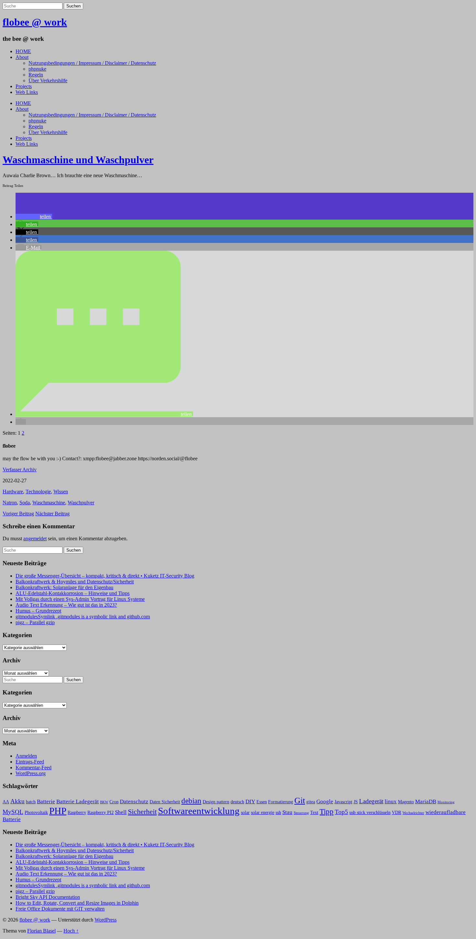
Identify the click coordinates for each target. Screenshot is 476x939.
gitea (310, 801)
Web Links (27, 92)
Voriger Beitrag (18, 513)
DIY (250, 801)
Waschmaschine (48, 502)
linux (391, 801)
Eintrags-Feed (30, 761)
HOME (23, 51)
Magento (406, 801)
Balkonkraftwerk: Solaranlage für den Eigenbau (64, 587)
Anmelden (26, 756)
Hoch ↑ (71, 930)
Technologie (38, 491)
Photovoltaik (36, 812)
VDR (396, 812)
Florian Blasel (41, 930)
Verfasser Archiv (20, 469)
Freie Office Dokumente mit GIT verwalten (60, 908)
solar (245, 812)
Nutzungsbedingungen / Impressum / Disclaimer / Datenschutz (92, 63)
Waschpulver (81, 502)
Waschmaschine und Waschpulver (78, 160)
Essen (261, 801)
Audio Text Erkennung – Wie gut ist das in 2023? (66, 605)
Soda (24, 502)
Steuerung (301, 813)
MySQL (13, 811)
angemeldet (35, 538)
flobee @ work (35, 22)
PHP (57, 811)
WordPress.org (31, 773)
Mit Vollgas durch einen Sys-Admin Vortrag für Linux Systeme (80, 599)
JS (356, 801)
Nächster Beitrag (52, 513)
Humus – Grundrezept (38, 610)
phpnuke (37, 69)
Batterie (46, 801)
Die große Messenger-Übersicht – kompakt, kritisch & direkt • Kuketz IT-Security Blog (105, 575)
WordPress (106, 919)
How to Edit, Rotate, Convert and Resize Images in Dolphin (77, 903)
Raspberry (77, 812)
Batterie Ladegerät (77, 801)
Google (324, 801)
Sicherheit (142, 812)
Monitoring (446, 802)
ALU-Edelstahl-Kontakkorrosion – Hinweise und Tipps (73, 593)
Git (299, 800)
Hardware (13, 491)
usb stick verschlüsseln (370, 812)
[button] (34, 216)
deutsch (237, 801)
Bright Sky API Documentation (48, 897)
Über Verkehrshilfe (47, 80)
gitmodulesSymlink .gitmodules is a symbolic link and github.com (83, 616)
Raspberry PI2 (100, 812)
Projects (24, 86)
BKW (104, 802)
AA (6, 801)
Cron (114, 801)
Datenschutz (134, 801)
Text (314, 812)
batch (31, 801)
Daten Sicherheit (165, 801)
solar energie (262, 812)
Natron (10, 502)
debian (191, 800)
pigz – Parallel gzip (35, 622)
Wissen (60, 491)
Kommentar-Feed (33, 767)
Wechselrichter (413, 813)
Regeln (35, 74)
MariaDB (425, 801)
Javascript (343, 801)
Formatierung (280, 801)
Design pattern (216, 801)
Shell (121, 812)
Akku (17, 801)
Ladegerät (371, 801)
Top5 (341, 811)
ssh (278, 812)
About (22, 57)
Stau (287, 812)
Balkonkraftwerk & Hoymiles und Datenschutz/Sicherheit (75, 581)
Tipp (327, 811)
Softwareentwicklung (199, 811)
